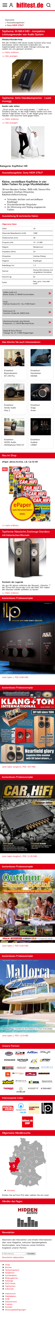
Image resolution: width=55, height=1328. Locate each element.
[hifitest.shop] (27, 1126)
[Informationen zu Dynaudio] (9, 1060)
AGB (7, 1299)
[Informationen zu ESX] (34, 1061)
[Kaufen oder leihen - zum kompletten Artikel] (27, 143)
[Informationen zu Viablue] (21, 1090)
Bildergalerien (11, 1278)
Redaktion (9, 1272)
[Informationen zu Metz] (30, 1074)
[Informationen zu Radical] (34, 1082)
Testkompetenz (12, 1270)
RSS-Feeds (10, 1283)
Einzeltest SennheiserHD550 (36, 373)
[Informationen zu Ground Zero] (20, 1067)
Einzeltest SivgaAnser (35, 408)
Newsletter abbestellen (13, 1257)
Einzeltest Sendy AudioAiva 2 (10, 408)
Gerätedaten (11, 1275)
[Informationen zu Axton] (32, 1052)
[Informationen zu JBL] (7, 1075)
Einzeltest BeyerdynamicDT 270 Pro (10, 373)
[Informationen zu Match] (17, 1073)
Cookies (9, 1304)
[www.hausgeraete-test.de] (20, 1113)
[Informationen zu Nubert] (7, 1082)
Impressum (10, 1293)
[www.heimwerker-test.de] (34, 1113)
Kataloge (9, 1280)
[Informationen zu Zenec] (46, 1088)
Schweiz (11, 1190)
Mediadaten (10, 1296)
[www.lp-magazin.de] (47, 1113)
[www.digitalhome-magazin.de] (7, 1113)
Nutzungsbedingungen (15, 1309)
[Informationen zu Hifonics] (47, 1067)
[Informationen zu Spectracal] (47, 1081)
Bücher (8, 1267)
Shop (7, 1264)
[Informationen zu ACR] (8, 1054)
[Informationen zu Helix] (34, 1068)
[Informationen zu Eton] (45, 1060)
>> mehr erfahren (10, 525)
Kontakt (8, 1307)
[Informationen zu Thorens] (8, 1088)
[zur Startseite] (29, 5)
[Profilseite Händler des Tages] (27, 1217)
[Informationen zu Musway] (44, 1073)
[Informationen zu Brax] (45, 1052)
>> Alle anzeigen (10, 56)
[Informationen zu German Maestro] (7, 1068)
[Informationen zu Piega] (20, 1081)
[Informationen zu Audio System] (20, 1054)
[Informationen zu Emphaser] (22, 1061)
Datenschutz (11, 1301)
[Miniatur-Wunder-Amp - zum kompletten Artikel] (27, 76)
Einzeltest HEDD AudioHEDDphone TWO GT (14, 442)
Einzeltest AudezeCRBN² (35, 442)
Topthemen (10, 1286)
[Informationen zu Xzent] (33, 1088)
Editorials (9, 1288)
